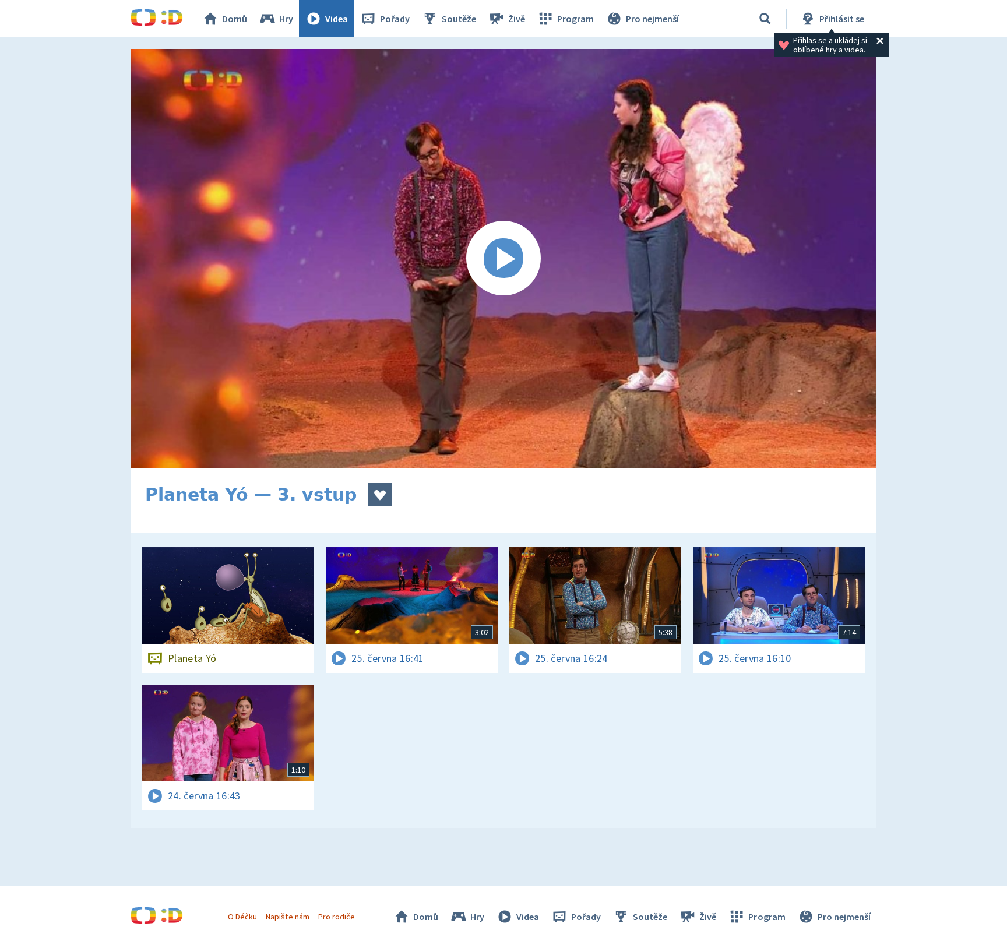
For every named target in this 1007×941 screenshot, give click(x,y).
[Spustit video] (503, 258)
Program (575, 18)
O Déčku (242, 916)
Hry (286, 18)
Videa (336, 18)
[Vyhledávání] (765, 18)
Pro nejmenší (652, 18)
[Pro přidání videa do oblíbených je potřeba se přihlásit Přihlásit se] (380, 494)
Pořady (395, 18)
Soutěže (459, 18)
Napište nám (287, 916)
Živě (516, 18)
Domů (234, 18)
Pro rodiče (336, 916)
